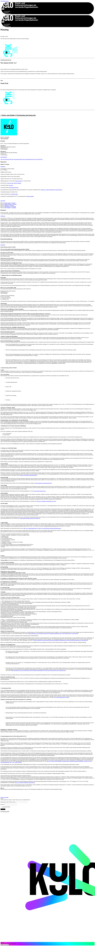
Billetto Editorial (7, 204)
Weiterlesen (3, 166)
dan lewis (6, 205)
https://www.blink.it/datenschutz (30, 528)
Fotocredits (3, 200)
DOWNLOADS (7, 13)
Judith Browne (7, 206)
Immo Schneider (30, 196)
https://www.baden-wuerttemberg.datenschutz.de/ (25, 782)
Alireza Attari (7, 202)
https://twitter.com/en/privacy (40, 491)
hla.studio (11, 185)
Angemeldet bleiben (6, 806)
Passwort (2, 804)
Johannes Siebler (18, 180)
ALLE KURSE (7, 11)
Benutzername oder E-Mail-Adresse (8, 802)
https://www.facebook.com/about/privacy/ (28, 475)
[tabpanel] (47, 84)
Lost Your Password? (5, 811)
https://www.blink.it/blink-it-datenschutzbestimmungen (50, 528)
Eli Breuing (43, 189)
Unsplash (13, 202)
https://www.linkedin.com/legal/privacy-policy (46, 501)
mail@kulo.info (4, 157)
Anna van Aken (10, 183)
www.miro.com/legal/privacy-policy (61, 697)
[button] (4, 797)
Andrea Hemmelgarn (50, 189)
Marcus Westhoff (17, 183)
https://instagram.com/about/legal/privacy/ (43, 483)
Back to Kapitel (4, 138)
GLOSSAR (6, 12)
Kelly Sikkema (7, 207)
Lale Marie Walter (14, 194)
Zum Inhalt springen (5, 1)
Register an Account (5, 944)
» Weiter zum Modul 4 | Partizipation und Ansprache (18, 115)
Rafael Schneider (58, 189)
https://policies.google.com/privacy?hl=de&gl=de (30, 518)
